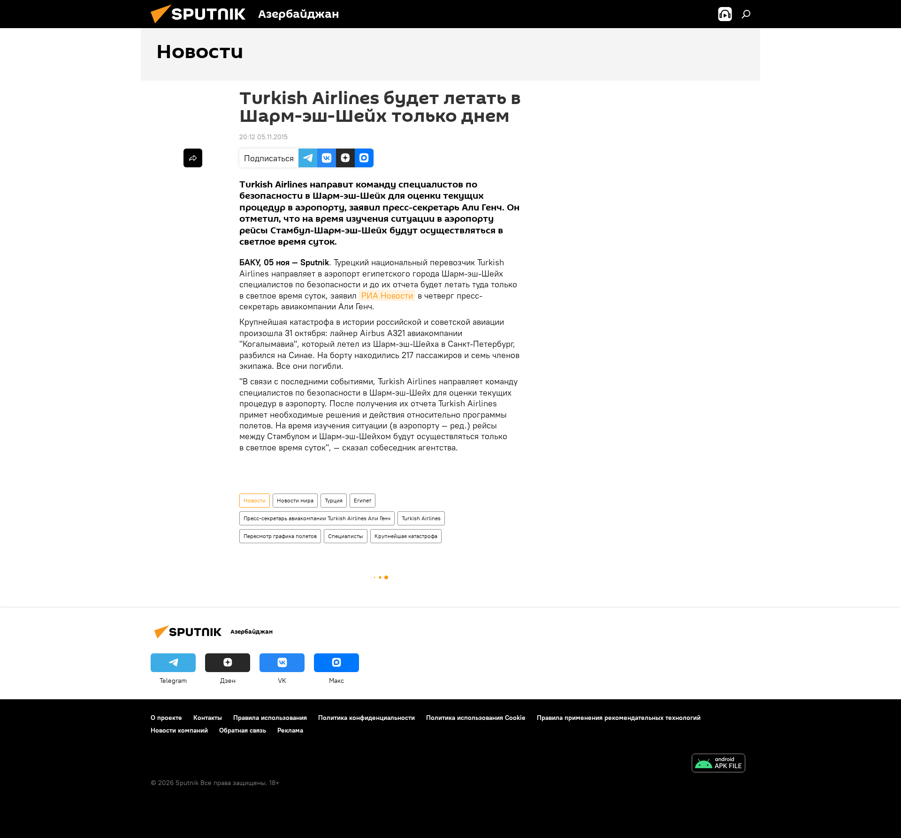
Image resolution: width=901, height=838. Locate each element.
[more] (192, 158)
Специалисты (345, 535)
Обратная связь (242, 730)
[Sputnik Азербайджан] (201, 26)
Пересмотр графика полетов (280, 535)
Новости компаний (179, 730)
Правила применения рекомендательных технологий (619, 717)
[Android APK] (718, 764)
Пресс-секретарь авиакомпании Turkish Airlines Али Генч (317, 518)
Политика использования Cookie (476, 717)
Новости (255, 500)
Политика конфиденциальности (366, 717)
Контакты (207, 717)
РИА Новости (387, 295)
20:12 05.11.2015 (263, 137)
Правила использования (270, 717)
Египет (362, 500)
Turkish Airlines (421, 518)
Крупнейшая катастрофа (405, 535)
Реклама (290, 730)
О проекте (166, 717)
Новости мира (295, 500)
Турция (334, 500)
